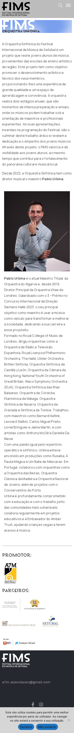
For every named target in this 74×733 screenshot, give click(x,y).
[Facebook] (33, 704)
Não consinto (47, 727)
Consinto (26, 727)
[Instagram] (41, 704)
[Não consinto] (69, 720)
